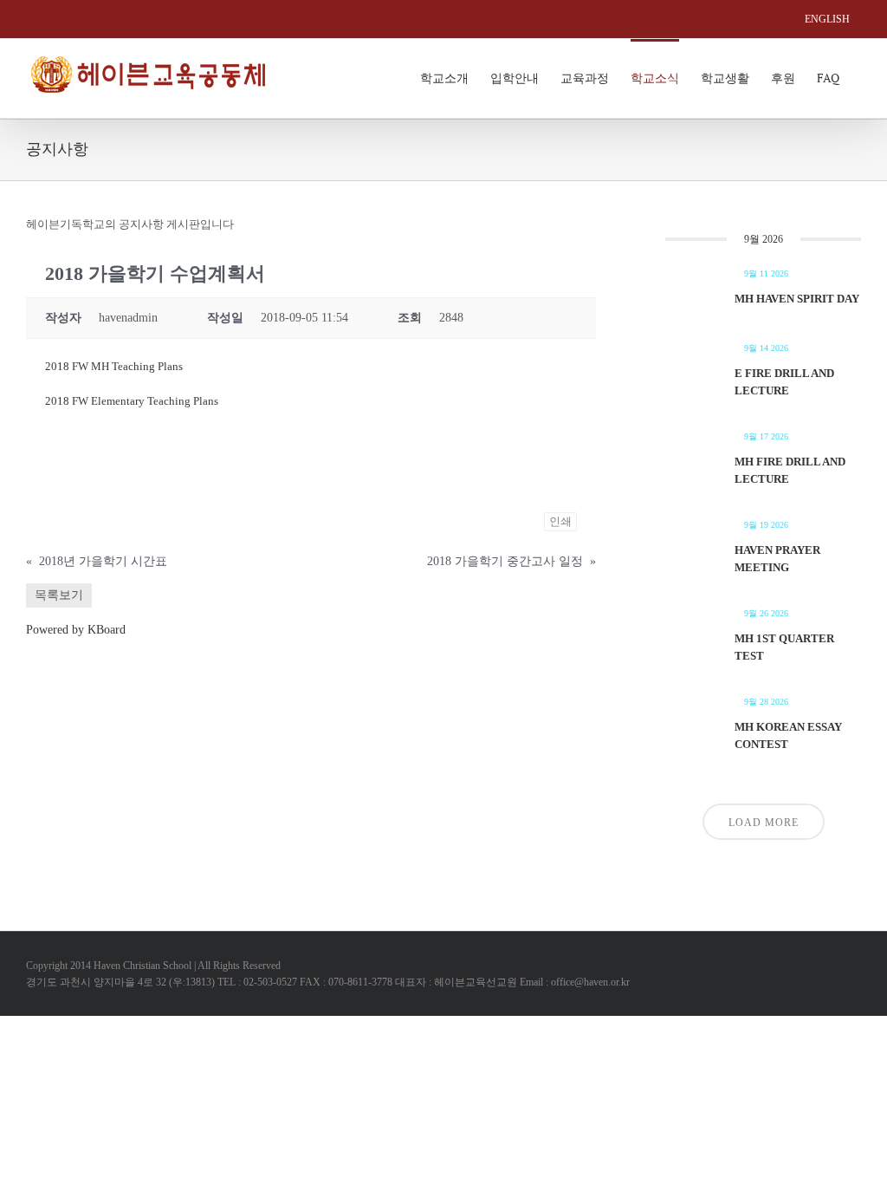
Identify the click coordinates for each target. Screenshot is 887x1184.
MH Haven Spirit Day (797, 298)
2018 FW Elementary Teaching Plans (131, 400)
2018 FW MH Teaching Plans (114, 366)
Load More (763, 822)
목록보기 (59, 595)
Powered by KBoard (76, 629)
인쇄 (560, 521)
